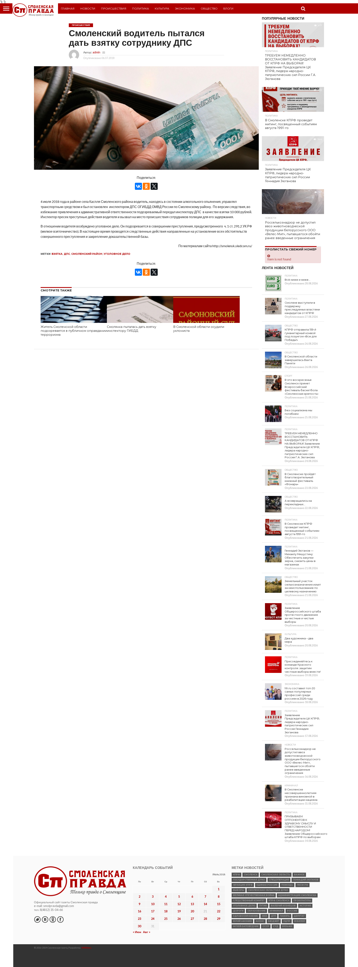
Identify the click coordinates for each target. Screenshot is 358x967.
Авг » (146, 932)
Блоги (228, 8)
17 (152, 911)
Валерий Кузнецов (283, 905)
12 (179, 904)
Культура (162, 8)
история (305, 905)
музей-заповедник (246, 926)
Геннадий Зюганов (305, 879)
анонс (260, 921)
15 (218, 904)
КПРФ (236, 874)
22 (218, 911)
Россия (292, 910)
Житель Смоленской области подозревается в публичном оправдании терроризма (74, 330)
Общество (209, 8)
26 (179, 918)
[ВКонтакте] (138, 186)
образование (256, 910)
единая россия (266, 885)
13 (192, 904)
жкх (264, 916)
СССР (265, 926)
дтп (273, 916)
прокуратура (302, 900)
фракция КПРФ (243, 885)
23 (139, 918)
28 (205, 918)
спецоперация (279, 879)
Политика (140, 8)
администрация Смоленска (297, 895)
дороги (238, 910)
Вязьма (287, 926)
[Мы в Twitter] (37, 919)
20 (192, 911)
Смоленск (250, 874)
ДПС (67, 253)
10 (152, 904)
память (285, 916)
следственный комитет (249, 900)
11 (165, 904)
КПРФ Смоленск (278, 900)
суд (275, 926)
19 (179, 911)
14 (205, 904)
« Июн (137, 932)
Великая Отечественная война (253, 895)
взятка (57, 253)
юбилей (299, 921)
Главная (68, 8)
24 (152, 918)
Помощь (287, 885)
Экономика (185, 8)
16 (139, 911)
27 (192, 918)
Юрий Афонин (242, 921)
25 (165, 918)
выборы (238, 890)
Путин (263, 905)
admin (96, 52)
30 (139, 926)
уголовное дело (117, 253)
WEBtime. (86, 947)
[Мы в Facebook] (60, 919)
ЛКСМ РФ (302, 885)
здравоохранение (245, 916)
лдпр (286, 921)
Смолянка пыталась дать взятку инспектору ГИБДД (131, 329)
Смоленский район (86, 253)
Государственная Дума (249, 879)
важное (299, 874)
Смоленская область (275, 874)
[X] (154, 186)
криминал (276, 910)
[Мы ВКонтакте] (45, 919)
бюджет (273, 921)
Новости (87, 8)
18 (165, 911)
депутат (299, 916)
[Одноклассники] (146, 186)
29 (218, 918)
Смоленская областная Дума (268, 890)
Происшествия (113, 8)
